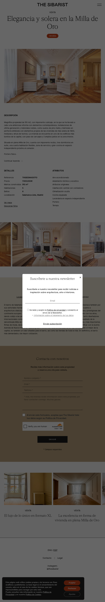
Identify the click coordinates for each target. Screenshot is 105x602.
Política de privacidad (56, 310)
